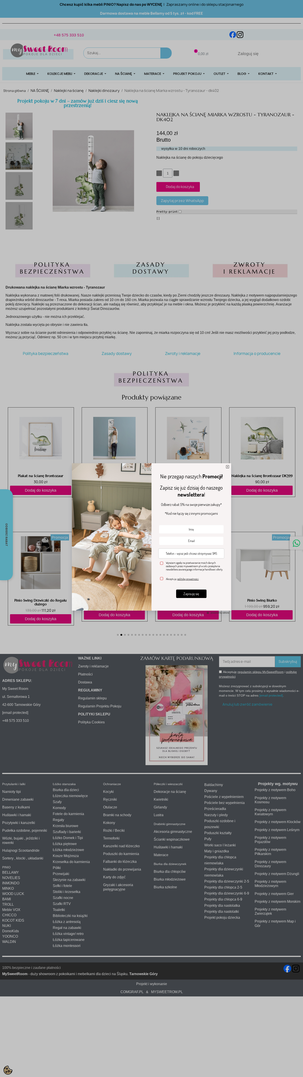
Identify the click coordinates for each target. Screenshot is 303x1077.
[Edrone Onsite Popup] (151, 538)
